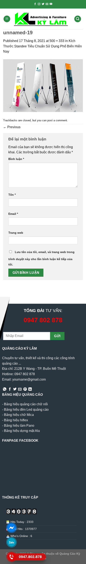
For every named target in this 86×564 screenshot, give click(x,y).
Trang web (15, 232)
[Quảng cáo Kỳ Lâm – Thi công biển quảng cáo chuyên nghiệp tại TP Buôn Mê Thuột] (42, 19)
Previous (11, 127)
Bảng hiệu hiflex (16, 420)
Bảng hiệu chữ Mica (19, 415)
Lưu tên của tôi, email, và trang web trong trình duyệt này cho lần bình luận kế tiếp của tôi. (41, 258)
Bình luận (16, 159)
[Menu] (7, 19)
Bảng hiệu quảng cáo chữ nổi (26, 404)
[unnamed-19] (43, 85)
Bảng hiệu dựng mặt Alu (22, 431)
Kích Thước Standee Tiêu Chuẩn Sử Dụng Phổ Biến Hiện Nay (42, 46)
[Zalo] (11, 542)
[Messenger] (11, 527)
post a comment (57, 120)
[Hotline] (11, 556)
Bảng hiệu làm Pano (19, 425)
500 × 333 (56, 41)
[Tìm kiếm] (77, 19)
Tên (12, 194)
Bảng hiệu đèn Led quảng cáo (26, 409)
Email (13, 213)
